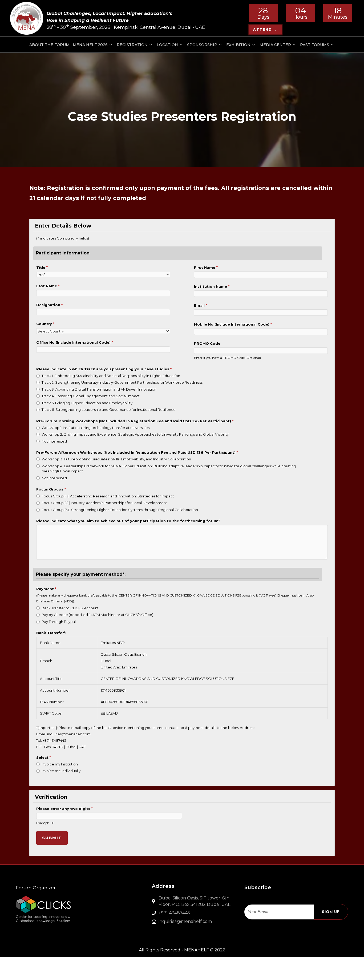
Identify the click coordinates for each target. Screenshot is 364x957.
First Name (206, 267)
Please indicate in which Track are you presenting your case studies (104, 369)
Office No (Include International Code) (74, 342)
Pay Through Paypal (59, 621)
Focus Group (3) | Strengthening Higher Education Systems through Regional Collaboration (120, 510)
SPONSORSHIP (202, 44)
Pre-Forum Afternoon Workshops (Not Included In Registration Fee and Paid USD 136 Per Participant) (137, 452)
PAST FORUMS (314, 44)
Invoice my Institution (60, 764)
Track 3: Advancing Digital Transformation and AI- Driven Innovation (99, 389)
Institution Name (211, 286)
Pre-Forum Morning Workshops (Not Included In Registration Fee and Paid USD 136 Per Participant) (134, 421)
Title (42, 267)
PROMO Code (207, 343)
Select (43, 757)
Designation (49, 305)
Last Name (47, 286)
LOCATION (167, 44)
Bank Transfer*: (51, 633)
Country (45, 324)
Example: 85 (45, 823)
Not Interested (54, 441)
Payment (46, 589)
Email (200, 305)
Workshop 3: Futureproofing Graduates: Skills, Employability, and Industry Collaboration (116, 459)
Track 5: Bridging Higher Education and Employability (87, 403)
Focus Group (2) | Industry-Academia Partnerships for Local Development (104, 503)
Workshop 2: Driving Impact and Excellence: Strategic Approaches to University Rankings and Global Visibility (135, 434)
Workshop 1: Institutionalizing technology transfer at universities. (96, 427)
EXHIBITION (238, 44)
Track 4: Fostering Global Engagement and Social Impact (91, 396)
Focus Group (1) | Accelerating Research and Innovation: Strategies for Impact (108, 496)
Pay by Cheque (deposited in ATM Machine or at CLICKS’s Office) (97, 615)
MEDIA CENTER (275, 44)
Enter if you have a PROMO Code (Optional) (227, 358)
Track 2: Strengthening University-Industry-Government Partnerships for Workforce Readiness (122, 382)
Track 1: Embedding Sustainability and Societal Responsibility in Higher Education (111, 376)
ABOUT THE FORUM (49, 44)
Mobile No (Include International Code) (233, 324)
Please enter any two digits (64, 808)
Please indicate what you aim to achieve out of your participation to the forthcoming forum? (128, 521)
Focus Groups (51, 489)
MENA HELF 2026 (90, 44)
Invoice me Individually (61, 771)
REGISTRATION (132, 44)
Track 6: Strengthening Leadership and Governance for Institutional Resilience (109, 409)
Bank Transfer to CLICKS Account (70, 608)
